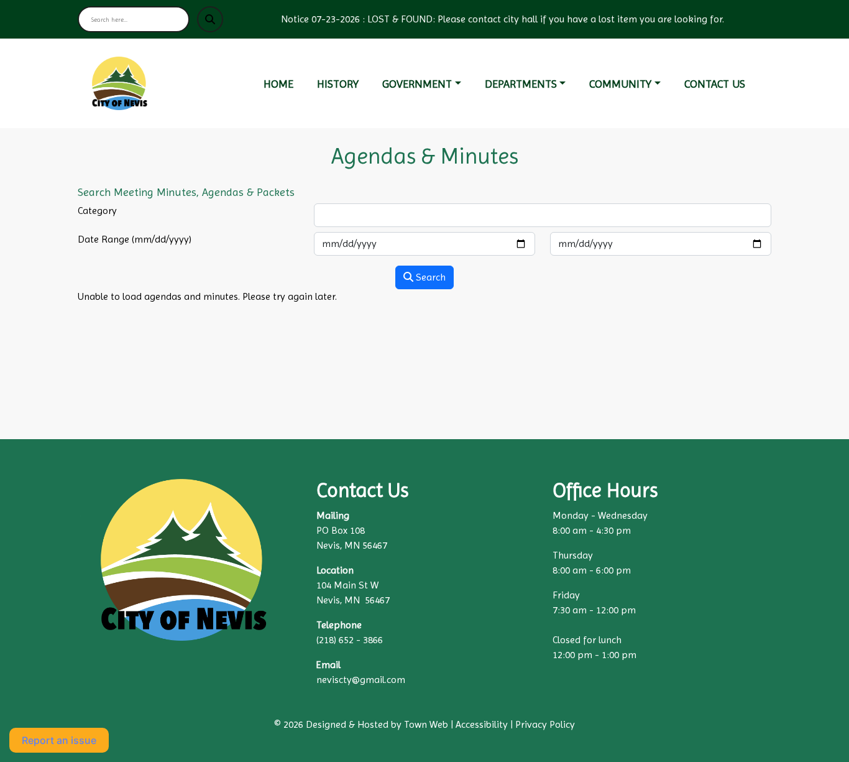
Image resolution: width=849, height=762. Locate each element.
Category (97, 210)
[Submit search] (210, 19)
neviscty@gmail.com (360, 679)
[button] (428, 83)
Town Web (426, 724)
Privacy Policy (545, 724)
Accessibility (482, 724)
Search (429, 277)
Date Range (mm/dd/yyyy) (134, 239)
